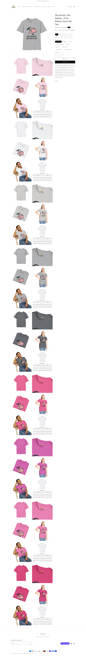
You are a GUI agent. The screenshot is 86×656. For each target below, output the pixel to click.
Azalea (71, 42)
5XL (70, 37)
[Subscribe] (30, 643)
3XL (61, 37)
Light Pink (65, 47)
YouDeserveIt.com (16, 653)
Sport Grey (58, 41)
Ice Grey (68, 44)
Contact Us (47, 636)
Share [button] (57, 81)
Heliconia (58, 47)
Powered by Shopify (22, 653)
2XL (57, 37)
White (64, 41)
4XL (65, 37)
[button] (30, 6)
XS (56, 34)
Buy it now (65, 62)
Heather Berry (59, 50)
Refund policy (33, 653)
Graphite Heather (60, 44)
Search (38, 636)
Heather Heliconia (69, 50)
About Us (42, 636)
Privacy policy (28, 653)
